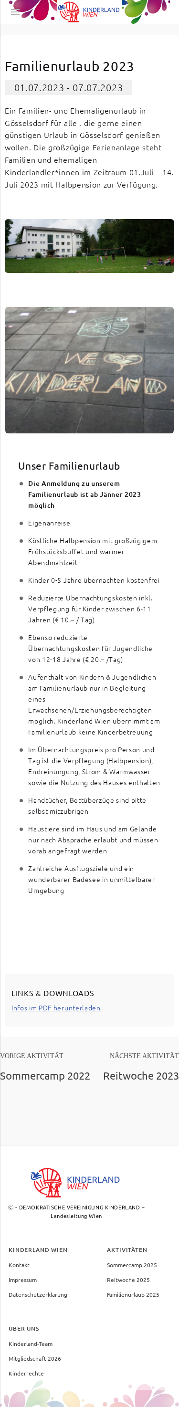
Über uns (24, 1328)
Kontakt (19, 1265)
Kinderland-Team (31, 1343)
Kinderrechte (26, 1373)
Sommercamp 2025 (132, 1265)
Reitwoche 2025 (128, 1279)
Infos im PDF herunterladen (56, 1007)
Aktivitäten (127, 1250)
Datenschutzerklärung (38, 1294)
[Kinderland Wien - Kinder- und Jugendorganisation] (90, 12)
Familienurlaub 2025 (133, 1294)
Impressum (23, 1279)
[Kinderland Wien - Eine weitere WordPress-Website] (76, 1183)
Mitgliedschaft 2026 (35, 1358)
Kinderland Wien (38, 1250)
